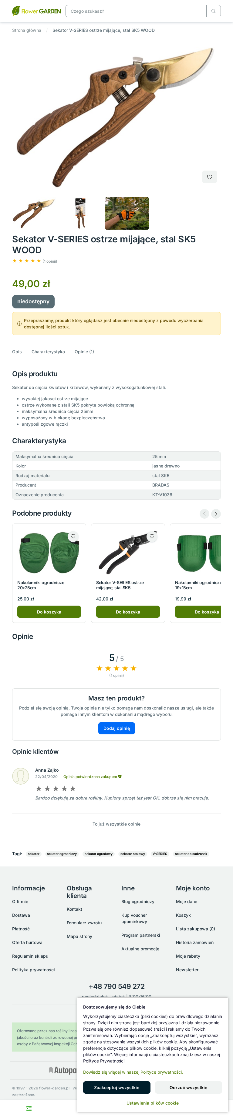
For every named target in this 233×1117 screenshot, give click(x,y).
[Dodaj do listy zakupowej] (209, 177)
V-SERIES (160, 854)
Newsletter (187, 969)
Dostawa (21, 915)
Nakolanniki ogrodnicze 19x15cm (198, 585)
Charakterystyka (48, 351)
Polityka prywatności (33, 969)
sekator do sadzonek (191, 854)
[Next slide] (216, 514)
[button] (34, 261)
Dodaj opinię (116, 728)
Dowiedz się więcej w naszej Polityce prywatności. (133, 1072)
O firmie (20, 901)
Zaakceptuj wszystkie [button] (116, 1087)
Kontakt (74, 909)
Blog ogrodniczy (137, 901)
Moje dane (186, 901)
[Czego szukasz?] (213, 11)
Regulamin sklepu (30, 956)
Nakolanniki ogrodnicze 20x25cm (40, 585)
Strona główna (26, 30)
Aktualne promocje (140, 948)
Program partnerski (140, 935)
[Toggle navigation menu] (29, 1108)
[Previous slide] (204, 514)
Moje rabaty (188, 956)
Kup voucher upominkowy (134, 918)
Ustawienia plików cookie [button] (153, 1102)
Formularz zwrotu (84, 922)
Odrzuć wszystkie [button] (188, 1087)
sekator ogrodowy (99, 854)
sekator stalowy (132, 854)
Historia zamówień (195, 942)
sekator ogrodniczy (62, 854)
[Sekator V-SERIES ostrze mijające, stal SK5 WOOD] (36, 10)
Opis (17, 351)
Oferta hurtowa (27, 942)
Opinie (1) (84, 351)
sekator (33, 854)
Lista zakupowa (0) (195, 928)
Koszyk (183, 915)
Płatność (21, 928)
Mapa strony (79, 936)
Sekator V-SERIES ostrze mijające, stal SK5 (120, 585)
